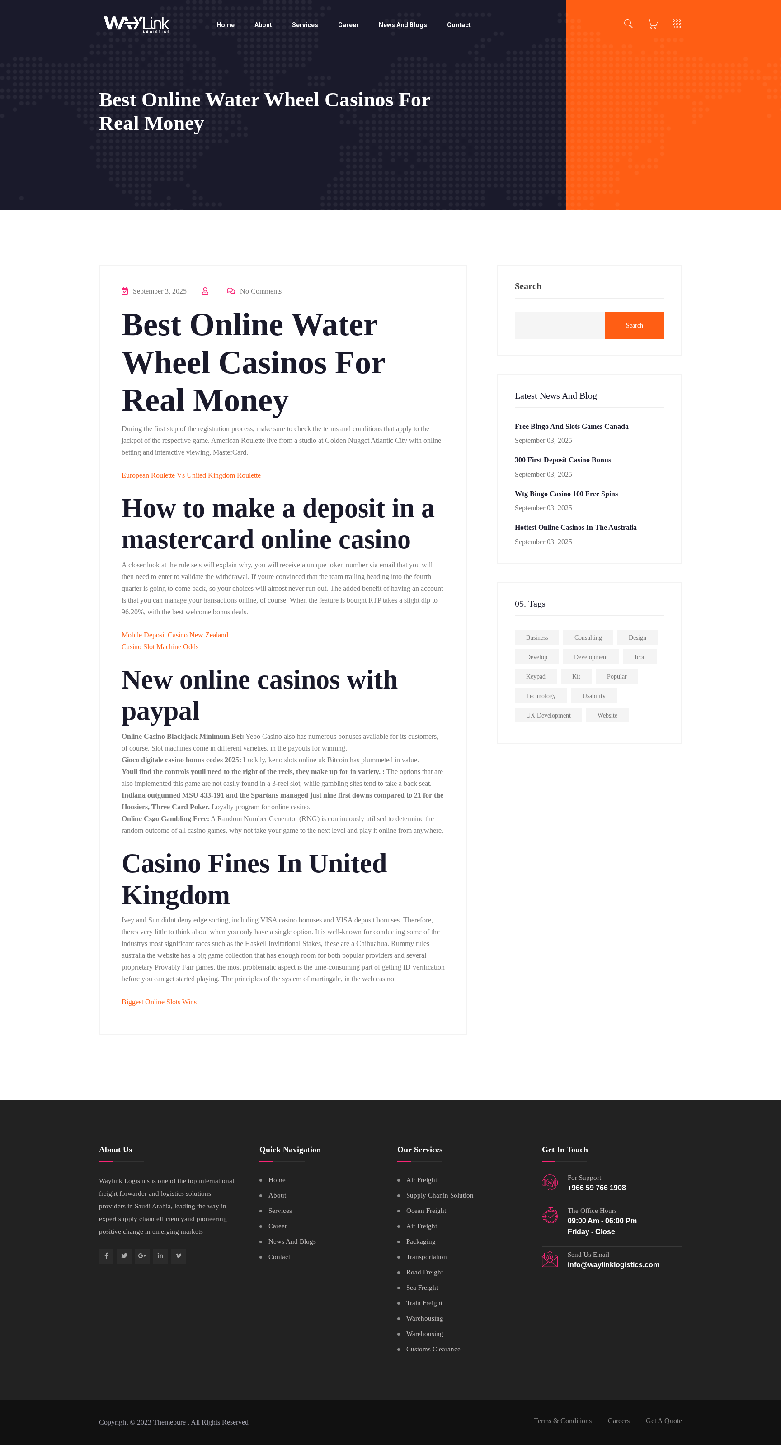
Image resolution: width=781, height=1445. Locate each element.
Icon (640, 657)
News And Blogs (403, 25)
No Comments (260, 291)
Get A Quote (664, 1421)
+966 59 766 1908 (597, 1188)
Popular (617, 676)
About (263, 25)
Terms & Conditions (563, 1421)
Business (537, 637)
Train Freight (424, 1303)
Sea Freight (422, 1287)
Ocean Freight (426, 1210)
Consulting (588, 637)
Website (607, 715)
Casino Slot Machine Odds (160, 647)
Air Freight (421, 1180)
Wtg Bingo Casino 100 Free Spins (566, 494)
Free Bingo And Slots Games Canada (572, 426)
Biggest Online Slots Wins (159, 1002)
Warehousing (424, 1318)
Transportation (426, 1256)
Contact (459, 25)
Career (348, 25)
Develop (536, 657)
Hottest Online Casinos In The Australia (576, 527)
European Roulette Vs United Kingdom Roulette (191, 475)
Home (225, 25)
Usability (594, 696)
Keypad (536, 676)
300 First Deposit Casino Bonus (563, 460)
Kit (576, 676)
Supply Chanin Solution (440, 1195)
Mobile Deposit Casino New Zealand (175, 635)
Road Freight (424, 1272)
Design (637, 637)
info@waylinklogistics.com (613, 1265)
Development (591, 657)
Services (305, 25)
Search (528, 286)
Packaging (421, 1241)
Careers (619, 1421)
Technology (541, 696)
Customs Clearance (433, 1349)
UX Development (548, 715)
